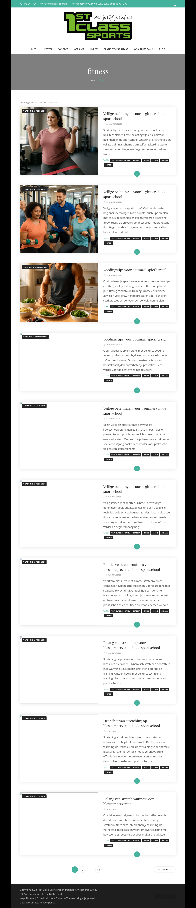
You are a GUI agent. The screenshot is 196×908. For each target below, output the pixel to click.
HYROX (94, 49)
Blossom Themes (65, 898)
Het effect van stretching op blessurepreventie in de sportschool (131, 723)
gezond (154, 160)
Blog (162, 49)
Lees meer (132, 174)
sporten (108, 165)
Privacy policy (47, 902)
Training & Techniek (34, 111)
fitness (146, 160)
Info (33, 49)
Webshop (79, 49)
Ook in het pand (143, 49)
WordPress (32, 902)
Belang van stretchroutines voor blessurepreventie (128, 801)
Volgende (163, 869)
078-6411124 (30, 3)
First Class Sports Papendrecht (125, 160)
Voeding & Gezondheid (35, 267)
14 (99, 869)
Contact (63, 49)
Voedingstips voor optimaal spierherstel (134, 269)
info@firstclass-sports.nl (56, 3)
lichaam (164, 160)
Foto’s (48, 49)
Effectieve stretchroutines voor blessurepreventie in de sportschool (131, 567)
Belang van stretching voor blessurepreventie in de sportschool (131, 645)
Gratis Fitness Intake (116, 49)
